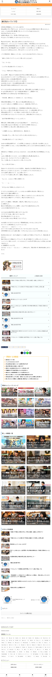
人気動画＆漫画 (38, 276)
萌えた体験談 (5, 347)
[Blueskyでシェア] (31, 470)
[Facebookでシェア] (8, 474)
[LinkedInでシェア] (31, 478)
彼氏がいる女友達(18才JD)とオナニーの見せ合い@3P (17, 368)
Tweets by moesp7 (5, 630)
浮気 (24, 347)
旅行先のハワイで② (10, 359)
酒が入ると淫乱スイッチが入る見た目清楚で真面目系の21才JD (19, 374)
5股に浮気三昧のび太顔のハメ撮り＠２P (14, 366)
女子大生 (16, 347)
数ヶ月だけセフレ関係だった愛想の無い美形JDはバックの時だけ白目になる (22, 378)
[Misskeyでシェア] (43, 470)
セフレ (11, 347)
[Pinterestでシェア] (20, 478)
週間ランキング (14, 276)
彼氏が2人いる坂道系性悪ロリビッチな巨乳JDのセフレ (17, 372)
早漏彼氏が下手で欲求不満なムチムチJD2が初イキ (17, 370)
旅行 (21, 347)
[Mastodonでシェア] (20, 470)
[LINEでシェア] (27, 353)
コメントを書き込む (26, 613)
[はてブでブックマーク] (24, 353)
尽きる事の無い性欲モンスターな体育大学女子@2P (17, 364)
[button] (30, 353)
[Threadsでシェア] (20, 474)
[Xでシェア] (22, 353)
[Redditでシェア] (31, 474)
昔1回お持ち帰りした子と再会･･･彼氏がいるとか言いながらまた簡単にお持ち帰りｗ (24, 376)
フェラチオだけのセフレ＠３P (12, 361)
